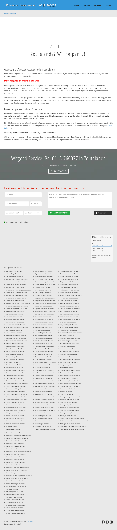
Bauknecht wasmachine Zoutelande (16, 341)
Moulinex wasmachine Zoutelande (45, 402)
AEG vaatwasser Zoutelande (14, 271)
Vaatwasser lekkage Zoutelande (69, 343)
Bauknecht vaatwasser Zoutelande (16, 335)
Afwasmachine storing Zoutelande (16, 298)
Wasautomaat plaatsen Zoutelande (70, 381)
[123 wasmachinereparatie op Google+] (111, 522)
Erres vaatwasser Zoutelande (43, 287)
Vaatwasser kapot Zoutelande (68, 341)
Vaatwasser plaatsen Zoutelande (69, 349)
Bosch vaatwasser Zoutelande (14, 354)
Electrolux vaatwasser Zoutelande (45, 279)
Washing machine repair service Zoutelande (73, 426)
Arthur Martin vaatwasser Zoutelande (17, 327)
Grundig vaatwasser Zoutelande (44, 314)
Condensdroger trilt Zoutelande (15, 402)
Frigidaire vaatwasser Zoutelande (44, 308)
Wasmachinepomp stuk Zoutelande (16, 470)
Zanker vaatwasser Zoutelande (15, 500)
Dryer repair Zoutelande (13, 429)
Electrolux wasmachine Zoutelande (45, 284)
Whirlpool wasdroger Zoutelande (15, 484)
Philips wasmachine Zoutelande (69, 290)
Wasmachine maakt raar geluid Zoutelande (18, 451)
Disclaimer (30, 521)
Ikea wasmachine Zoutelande (43, 335)
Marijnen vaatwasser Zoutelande (44, 383)
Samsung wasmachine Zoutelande (70, 308)
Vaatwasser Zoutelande (67, 335)
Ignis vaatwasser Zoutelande (43, 327)
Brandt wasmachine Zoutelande (15, 370)
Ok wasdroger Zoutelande (42, 424)
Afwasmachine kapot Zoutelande (15, 282)
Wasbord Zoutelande (66, 391)
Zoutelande (12, 14)
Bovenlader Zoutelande (13, 362)
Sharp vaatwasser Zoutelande (68, 311)
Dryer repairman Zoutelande (43, 274)
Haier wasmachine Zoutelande (44, 319)
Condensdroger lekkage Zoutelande (16, 389)
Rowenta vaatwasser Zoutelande (69, 298)
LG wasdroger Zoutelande (42, 367)
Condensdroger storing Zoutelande (16, 399)
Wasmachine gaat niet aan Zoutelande (17, 438)
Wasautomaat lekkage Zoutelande (70, 375)
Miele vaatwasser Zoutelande (43, 389)
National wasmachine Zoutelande (45, 410)
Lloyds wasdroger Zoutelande (43, 378)
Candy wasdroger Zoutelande (14, 378)
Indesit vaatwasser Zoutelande (44, 341)
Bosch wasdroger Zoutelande (14, 357)
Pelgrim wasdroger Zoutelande (69, 279)
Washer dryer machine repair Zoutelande (72, 418)
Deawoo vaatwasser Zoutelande (15, 410)
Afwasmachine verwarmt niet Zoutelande (18, 303)
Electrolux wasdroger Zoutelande (44, 282)
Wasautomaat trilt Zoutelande (69, 389)
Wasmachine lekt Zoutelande (14, 449)
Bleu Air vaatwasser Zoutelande (15, 351)
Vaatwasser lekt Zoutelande (68, 346)
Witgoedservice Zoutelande (14, 497)
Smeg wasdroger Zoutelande (68, 325)
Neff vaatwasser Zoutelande (43, 413)
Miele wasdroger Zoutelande (43, 391)
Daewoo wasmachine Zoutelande (15, 407)
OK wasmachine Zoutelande (43, 426)
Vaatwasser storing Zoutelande (69, 354)
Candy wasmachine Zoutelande (15, 381)
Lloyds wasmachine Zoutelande (44, 381)
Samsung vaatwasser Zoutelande (69, 303)
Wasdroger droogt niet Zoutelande (70, 397)
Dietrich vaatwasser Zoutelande (15, 416)
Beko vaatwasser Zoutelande (14, 343)
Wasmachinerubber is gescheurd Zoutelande (19, 476)
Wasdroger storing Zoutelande (69, 413)
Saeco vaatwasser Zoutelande (68, 300)
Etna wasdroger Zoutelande (43, 292)
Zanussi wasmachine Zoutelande (15, 513)
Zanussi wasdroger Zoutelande (15, 510)
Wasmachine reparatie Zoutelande (16, 457)
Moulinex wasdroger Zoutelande (44, 399)
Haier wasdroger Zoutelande (43, 317)
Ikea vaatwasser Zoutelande (43, 330)
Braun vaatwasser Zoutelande (14, 373)
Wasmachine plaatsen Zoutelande (16, 454)
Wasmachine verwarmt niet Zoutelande (17, 467)
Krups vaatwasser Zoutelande (43, 359)
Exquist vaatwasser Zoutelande (44, 306)
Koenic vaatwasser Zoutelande (44, 351)
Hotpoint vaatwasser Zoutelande (44, 325)
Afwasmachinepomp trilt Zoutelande (16, 308)
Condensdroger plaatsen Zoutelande (16, 394)
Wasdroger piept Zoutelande (68, 405)
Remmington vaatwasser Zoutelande (71, 295)
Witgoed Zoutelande (12, 489)
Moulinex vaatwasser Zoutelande (44, 397)
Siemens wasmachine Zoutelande (70, 319)
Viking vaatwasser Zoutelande (69, 362)
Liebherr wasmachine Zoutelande (45, 373)
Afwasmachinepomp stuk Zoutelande (17, 306)
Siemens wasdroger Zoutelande (69, 317)
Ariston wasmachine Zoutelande (15, 325)
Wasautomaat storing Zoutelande (70, 386)
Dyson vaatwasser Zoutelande (44, 276)
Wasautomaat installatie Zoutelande (70, 370)
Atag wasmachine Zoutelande (14, 333)
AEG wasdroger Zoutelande (14, 274)
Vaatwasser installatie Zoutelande (70, 338)
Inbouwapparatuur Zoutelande (44, 338)
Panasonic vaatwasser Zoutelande (45, 429)
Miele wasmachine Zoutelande (44, 394)
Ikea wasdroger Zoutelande (43, 333)
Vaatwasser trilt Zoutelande (68, 357)
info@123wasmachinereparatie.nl (102, 246)
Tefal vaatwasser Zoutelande (68, 330)
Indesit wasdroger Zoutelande (43, 343)
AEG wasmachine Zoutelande (14, 276)
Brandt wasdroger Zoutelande (14, 367)
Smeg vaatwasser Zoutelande (68, 322)
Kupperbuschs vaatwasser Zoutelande (46, 362)
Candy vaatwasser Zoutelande (15, 375)
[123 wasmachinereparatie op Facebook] (103, 522)
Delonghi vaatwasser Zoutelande (15, 413)
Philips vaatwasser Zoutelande (69, 284)
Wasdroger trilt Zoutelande (68, 416)
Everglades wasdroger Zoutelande (45, 300)
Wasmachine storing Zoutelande (15, 462)
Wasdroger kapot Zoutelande (68, 402)
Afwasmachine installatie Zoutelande (17, 279)
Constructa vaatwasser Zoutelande (16, 405)
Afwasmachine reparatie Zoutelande (16, 295)
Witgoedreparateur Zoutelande (15, 494)
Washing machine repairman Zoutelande (72, 429)
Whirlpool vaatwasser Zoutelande (16, 481)
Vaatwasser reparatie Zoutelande (69, 351)
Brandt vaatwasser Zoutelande (15, 365)
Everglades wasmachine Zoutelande (45, 303)
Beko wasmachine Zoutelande (15, 346)
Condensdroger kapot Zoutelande (16, 386)
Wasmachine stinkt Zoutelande (15, 459)
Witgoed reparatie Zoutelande (14, 492)
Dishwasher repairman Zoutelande (16, 424)
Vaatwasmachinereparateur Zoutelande (71, 333)
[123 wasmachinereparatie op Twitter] (107, 522)
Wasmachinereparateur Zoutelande (16, 473)
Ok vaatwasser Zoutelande (43, 421)
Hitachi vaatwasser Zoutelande (44, 322)
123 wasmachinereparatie (19, 5)
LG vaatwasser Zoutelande (42, 365)
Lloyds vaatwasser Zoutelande (44, 375)
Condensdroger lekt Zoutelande (15, 391)
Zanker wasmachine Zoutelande (15, 505)
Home (6, 14)
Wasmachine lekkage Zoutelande (15, 446)
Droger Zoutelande (11, 426)
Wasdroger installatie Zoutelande (69, 399)
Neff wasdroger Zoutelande (43, 416)
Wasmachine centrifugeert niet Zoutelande (18, 435)
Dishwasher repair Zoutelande (15, 418)
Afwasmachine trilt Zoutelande (15, 300)
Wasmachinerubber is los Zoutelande (17, 478)
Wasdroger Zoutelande (66, 394)
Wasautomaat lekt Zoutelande (69, 378)
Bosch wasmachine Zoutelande (15, 359)
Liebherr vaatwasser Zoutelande (44, 370)
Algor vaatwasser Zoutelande (14, 314)
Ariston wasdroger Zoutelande (15, 322)
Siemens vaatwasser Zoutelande (69, 314)
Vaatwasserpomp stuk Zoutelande (70, 359)
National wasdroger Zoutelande (44, 407)
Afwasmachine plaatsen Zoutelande (16, 292)
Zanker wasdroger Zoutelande (14, 502)
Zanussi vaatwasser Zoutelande (15, 508)
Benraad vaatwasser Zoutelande (15, 349)
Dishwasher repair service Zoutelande (17, 421)
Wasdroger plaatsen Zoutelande (69, 407)
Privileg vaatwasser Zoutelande (69, 292)
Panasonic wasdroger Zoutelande (70, 271)
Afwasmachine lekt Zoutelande (15, 287)
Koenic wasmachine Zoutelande (44, 357)
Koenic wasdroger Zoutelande (43, 354)
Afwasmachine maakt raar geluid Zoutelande (19, 290)
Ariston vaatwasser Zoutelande (15, 319)
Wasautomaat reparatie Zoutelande (70, 383)
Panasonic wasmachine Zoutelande (70, 274)
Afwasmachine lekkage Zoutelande (16, 284)
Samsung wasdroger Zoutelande (69, 306)
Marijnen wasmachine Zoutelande (45, 386)
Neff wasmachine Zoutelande (43, 418)
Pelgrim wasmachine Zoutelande (69, 282)
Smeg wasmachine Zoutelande (69, 327)
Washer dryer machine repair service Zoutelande (74, 421)
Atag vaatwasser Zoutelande (14, 330)
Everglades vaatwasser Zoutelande (45, 298)
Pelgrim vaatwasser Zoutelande (69, 276)
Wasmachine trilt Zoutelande (14, 465)
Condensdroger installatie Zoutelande (17, 383)
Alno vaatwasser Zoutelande (14, 317)
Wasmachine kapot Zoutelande (15, 443)
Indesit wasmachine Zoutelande (44, 346)
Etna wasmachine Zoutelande (43, 295)
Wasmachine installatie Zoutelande (16, 441)
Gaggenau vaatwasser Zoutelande (45, 311)
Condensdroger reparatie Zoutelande (17, 397)
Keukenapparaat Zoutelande (43, 349)
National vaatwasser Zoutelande (44, 405)
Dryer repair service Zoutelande (44, 271)
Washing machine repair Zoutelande (70, 424)
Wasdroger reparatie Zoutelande (69, 410)
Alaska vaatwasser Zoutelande (15, 311)
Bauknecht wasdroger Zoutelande (16, 338)
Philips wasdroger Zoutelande (69, 287)
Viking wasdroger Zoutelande (68, 365)
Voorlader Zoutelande (66, 367)
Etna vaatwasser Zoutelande (43, 290)
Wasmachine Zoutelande (13, 433)
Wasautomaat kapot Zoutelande (69, 373)
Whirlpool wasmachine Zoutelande (16, 486)
